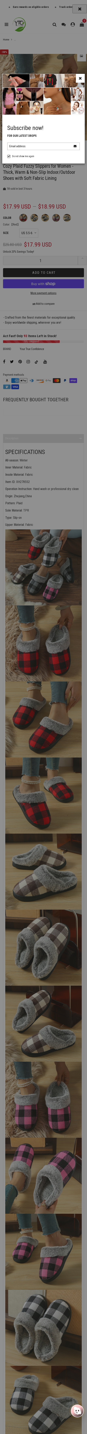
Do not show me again (23, 156)
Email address (17, 146)
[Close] (80, 78)
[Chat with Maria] (77, 1411)
